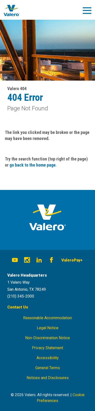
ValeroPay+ (72, 260)
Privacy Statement (47, 348)
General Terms (47, 367)
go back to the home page (33, 165)
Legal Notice (47, 328)
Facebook (51, 260)
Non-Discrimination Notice (47, 338)
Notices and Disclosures (48, 377)
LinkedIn (39, 260)
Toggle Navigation (89, 12)
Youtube (15, 260)
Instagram (27, 260)
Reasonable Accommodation (47, 318)
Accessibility (48, 357)
